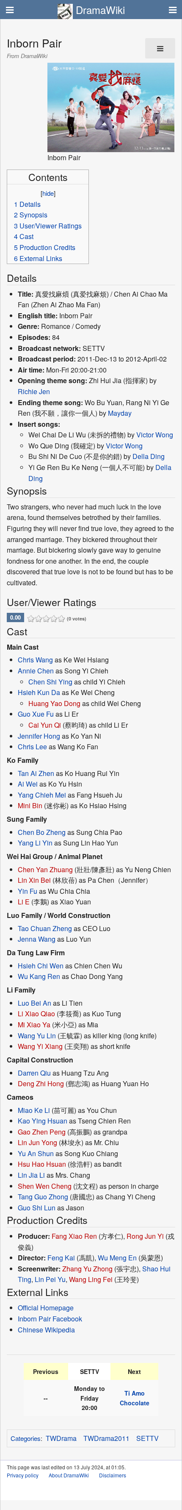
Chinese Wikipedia (46, 1330)
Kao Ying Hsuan (42, 1121)
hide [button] (48, 193)
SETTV (147, 1438)
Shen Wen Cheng (45, 1186)
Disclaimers (112, 1475)
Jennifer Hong (39, 736)
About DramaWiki (69, 1475)
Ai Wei (28, 784)
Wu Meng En (117, 1258)
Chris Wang (35, 660)
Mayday (120, 413)
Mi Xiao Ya (34, 1024)
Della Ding (148, 456)
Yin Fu (27, 891)
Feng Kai (61, 1258)
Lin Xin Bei (34, 880)
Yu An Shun (36, 1153)
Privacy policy (23, 1475)
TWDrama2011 (106, 1438)
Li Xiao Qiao (36, 1013)
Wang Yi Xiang (40, 1046)
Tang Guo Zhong (43, 1196)
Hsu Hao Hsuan (42, 1164)
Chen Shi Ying (50, 682)
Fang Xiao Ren (74, 1236)
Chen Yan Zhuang (45, 869)
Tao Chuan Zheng (45, 928)
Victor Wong (154, 434)
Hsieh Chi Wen (40, 966)
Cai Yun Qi (44, 725)
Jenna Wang (36, 939)
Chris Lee (32, 746)
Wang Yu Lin (37, 1035)
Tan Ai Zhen (36, 773)
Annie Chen (36, 671)
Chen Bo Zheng (42, 832)
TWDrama (61, 1438)
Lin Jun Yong (37, 1142)
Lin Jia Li (31, 1175)
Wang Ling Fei (91, 1279)
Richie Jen (34, 391)
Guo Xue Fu (36, 714)
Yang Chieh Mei (42, 795)
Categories (26, 1438)
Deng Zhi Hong (41, 1083)
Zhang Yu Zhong (87, 1269)
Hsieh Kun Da (39, 692)
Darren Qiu (34, 1073)
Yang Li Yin (35, 843)
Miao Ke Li (34, 1110)
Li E (24, 902)
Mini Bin (30, 805)
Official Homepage (46, 1308)
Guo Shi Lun (36, 1207)
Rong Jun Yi (145, 1236)
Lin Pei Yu (50, 1279)
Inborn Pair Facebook (50, 1319)
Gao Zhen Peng (42, 1132)
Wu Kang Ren (39, 976)
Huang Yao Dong (54, 703)
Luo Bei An (34, 1003)
